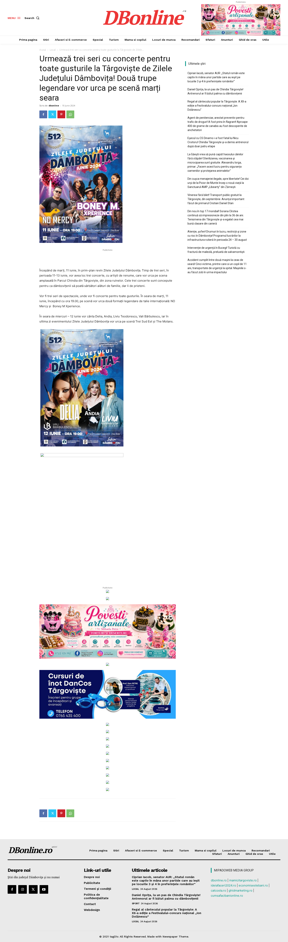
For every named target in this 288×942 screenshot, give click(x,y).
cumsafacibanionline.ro (227, 895)
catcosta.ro (218, 890)
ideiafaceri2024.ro (223, 885)
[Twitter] (52, 114)
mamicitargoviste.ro (243, 880)
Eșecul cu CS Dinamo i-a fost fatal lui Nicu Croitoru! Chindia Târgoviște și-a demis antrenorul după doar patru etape (217, 142)
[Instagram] (22, 889)
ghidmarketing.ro (240, 890)
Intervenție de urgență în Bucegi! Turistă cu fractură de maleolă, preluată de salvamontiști (216, 249)
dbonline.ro (219, 880)
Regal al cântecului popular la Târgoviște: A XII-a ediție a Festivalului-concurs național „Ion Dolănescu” (216, 105)
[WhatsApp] (70, 114)
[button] (32, 18)
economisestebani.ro (253, 885)
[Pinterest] (61, 114)
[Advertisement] (107, 258)
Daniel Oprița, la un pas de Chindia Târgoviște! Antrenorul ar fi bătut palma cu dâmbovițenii (215, 91)
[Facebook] (43, 114)
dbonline (54, 105)
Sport (136, 903)
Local (53, 49)
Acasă (42, 49)
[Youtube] (44, 889)
